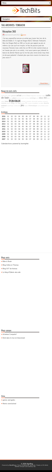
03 (15, 116)
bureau (27, 98)
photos (9, 103)
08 (34, 121)
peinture (40, 101)
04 (19, 116)
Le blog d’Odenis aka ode (11, 272)
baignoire (33, 95)
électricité (34, 101)
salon (43, 95)
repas (26, 105)
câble (9, 95)
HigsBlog (30, 464)
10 (41, 126)
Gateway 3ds (32, 466)
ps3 (37, 98)
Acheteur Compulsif (9, 334)
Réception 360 (9, 31)
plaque (23, 103)
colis (16, 103)
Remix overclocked (9, 404)
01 (8, 116)
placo (14, 98)
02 (12, 116)
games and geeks (9, 400)
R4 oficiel (45, 465)
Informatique (32, 105)
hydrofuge (10, 105)
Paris (2, 107)
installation (35, 103)
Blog (12, 103)
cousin (30, 103)
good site (32, 465)
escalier (41, 103)
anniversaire (20, 98)
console (23, 101)
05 (23, 124)
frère (6, 101)
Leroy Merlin (41, 105)
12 (48, 121)
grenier (13, 95)
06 (26, 121)
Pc (26, 103)
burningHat (24, 143)
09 (37, 119)
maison (4, 105)
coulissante (17, 105)
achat (18, 95)
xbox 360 (43, 98)
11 (45, 126)
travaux (15, 101)
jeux (24, 35)
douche (46, 103)
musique (39, 95)
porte (46, 105)
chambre (28, 101)
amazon (45, 101)
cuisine (3, 103)
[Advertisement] (26, 173)
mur (19, 103)
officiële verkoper (20, 466)
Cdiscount (4, 95)
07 (30, 121)
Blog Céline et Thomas (11, 265)
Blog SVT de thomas (10, 269)
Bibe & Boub (7, 261)
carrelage (32, 98)
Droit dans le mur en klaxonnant (14, 338)
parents (24, 95)
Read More (44, 83)
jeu (22, 105)
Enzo (28, 95)
